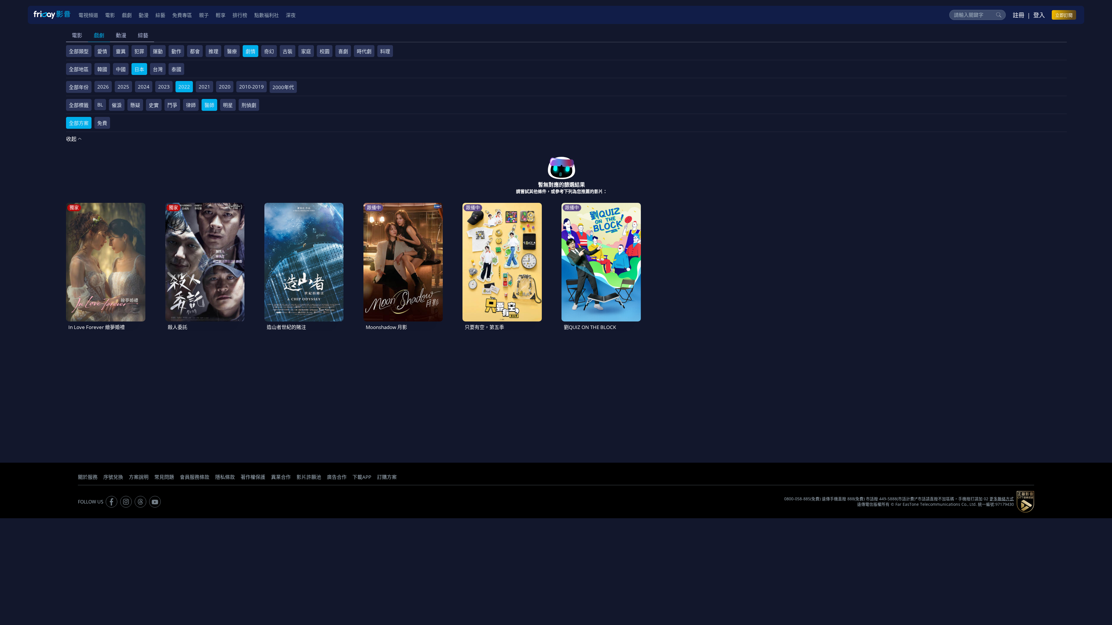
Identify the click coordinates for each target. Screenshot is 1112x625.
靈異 (121, 51)
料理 (385, 51)
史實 (154, 105)
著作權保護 (253, 477)
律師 (191, 105)
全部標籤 (79, 105)
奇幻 (269, 51)
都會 (195, 51)
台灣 (158, 69)
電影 (77, 35)
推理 (213, 51)
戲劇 (99, 35)
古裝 (287, 51)
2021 (204, 86)
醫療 (232, 51)
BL (100, 104)
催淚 (117, 105)
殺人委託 (177, 327)
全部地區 (79, 69)
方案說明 (139, 477)
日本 (139, 69)
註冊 (1018, 15)
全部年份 (79, 87)
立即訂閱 (1064, 15)
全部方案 (79, 123)
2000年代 (283, 87)
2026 (103, 86)
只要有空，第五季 (484, 327)
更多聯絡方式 (1002, 498)
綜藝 (143, 35)
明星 (228, 105)
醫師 (209, 105)
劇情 (250, 51)
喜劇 (343, 51)
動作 (176, 51)
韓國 (102, 69)
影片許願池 (309, 477)
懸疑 (135, 105)
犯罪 (139, 51)
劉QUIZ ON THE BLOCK (590, 327)
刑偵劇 (249, 105)
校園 (325, 51)
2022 (184, 86)
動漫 (121, 35)
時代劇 (364, 51)
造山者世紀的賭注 (286, 327)
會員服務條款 (194, 477)
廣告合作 (337, 477)
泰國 (176, 69)
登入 (1039, 15)
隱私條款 (225, 477)
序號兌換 (113, 477)
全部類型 (79, 51)
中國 (121, 69)
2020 (225, 86)
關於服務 (88, 477)
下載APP (361, 477)
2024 (143, 86)
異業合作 (281, 477)
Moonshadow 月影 (386, 327)
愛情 (102, 51)
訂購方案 (387, 477)
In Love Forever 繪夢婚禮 (96, 327)
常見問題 (164, 477)
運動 (158, 51)
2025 (123, 86)
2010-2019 (251, 86)
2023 (164, 86)
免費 (102, 123)
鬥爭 (172, 105)
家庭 (306, 51)
